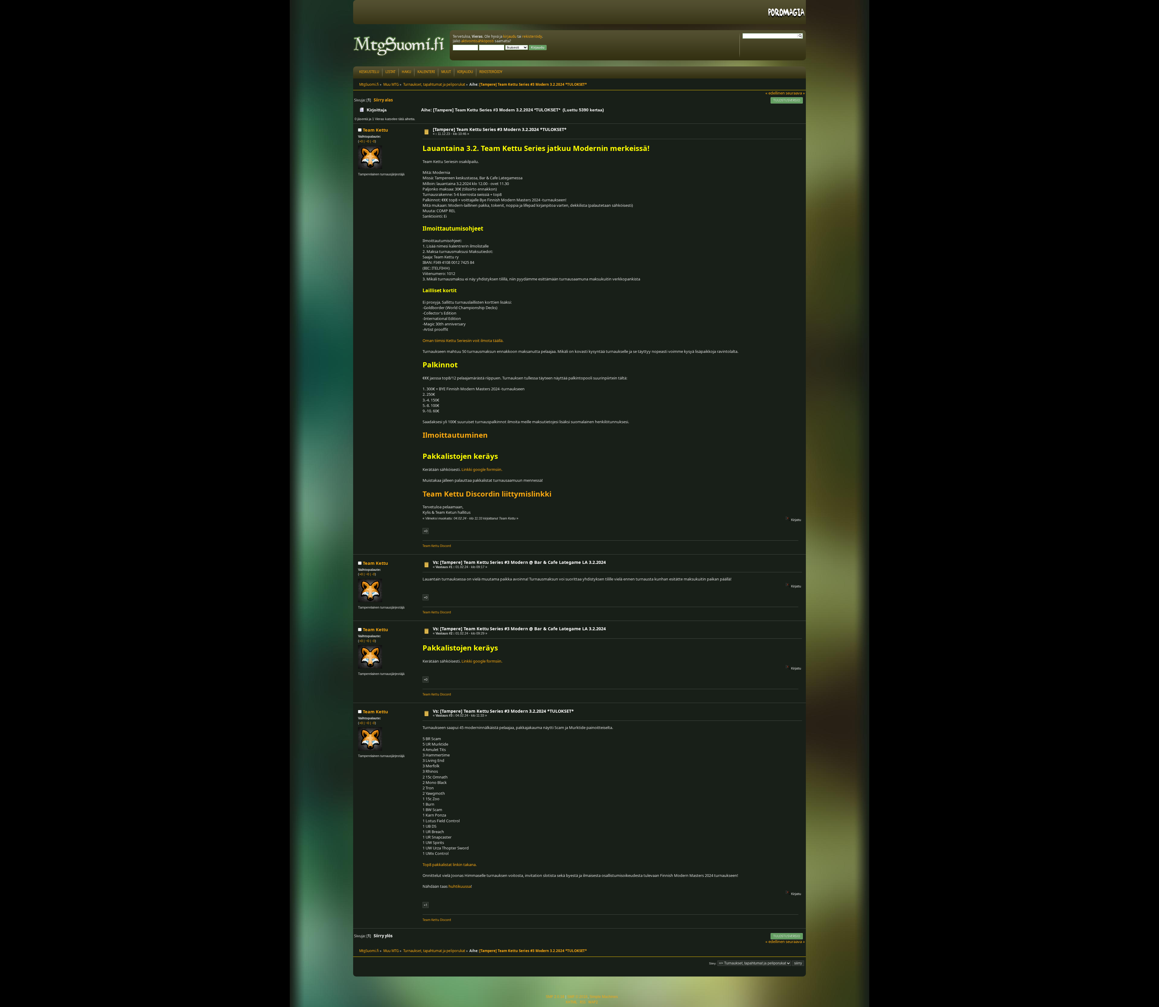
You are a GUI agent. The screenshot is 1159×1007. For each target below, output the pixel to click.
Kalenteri (426, 71)
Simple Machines (603, 997)
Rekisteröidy (491, 71)
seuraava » (795, 93)
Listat (390, 71)
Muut (446, 71)
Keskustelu (369, 71)
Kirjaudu (465, 71)
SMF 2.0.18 (555, 997)
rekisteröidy (532, 36)
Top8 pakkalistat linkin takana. (450, 864)
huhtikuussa (460, 886)
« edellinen (775, 93)
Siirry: (713, 963)
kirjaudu (509, 36)
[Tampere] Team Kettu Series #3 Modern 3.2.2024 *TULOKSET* (500, 129)
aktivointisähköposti (477, 41)
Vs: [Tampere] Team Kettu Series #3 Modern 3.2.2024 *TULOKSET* (503, 711)
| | (367, 141)
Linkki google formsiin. (481, 469)
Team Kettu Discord (437, 546)
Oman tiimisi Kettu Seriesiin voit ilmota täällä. (463, 340)
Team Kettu (375, 130)
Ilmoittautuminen (455, 435)
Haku (406, 71)
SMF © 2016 (577, 997)
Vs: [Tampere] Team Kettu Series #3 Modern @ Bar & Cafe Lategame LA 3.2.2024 (519, 562)
